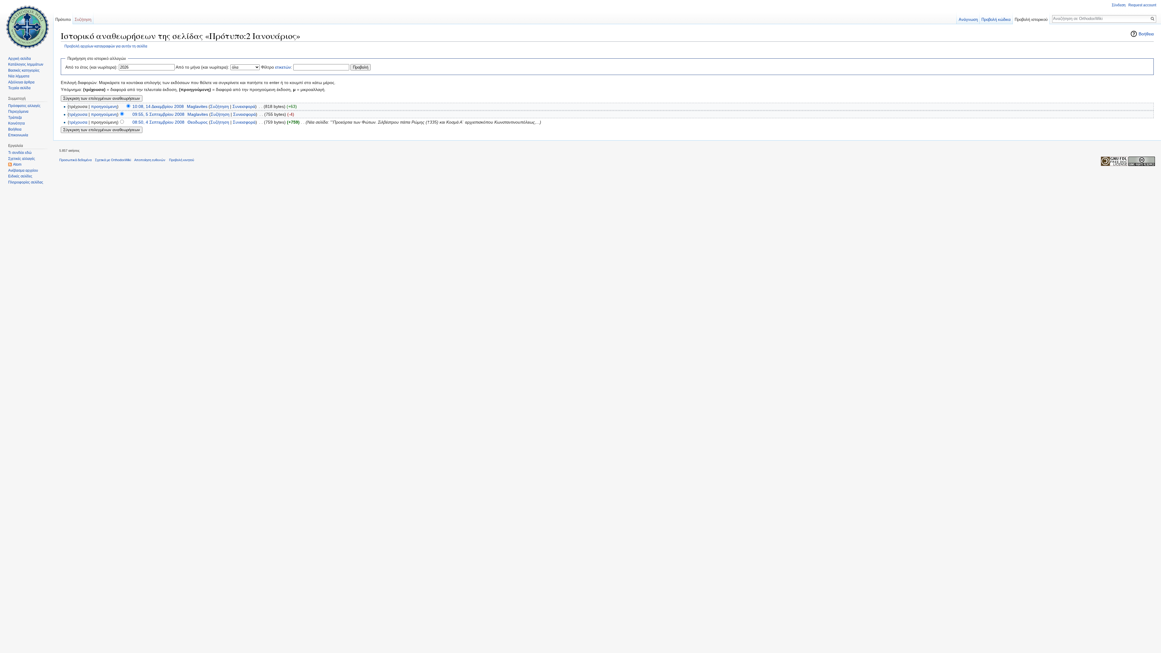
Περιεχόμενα (18, 111)
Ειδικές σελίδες (20, 176)
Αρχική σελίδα (19, 59)
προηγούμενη (104, 106)
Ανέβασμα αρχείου (23, 170)
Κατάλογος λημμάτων (25, 64)
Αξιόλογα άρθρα (21, 82)
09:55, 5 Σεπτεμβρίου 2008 (158, 114)
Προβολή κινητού (181, 160)
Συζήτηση (219, 106)
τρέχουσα (78, 114)
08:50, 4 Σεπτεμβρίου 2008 (158, 122)
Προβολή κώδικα (996, 19)
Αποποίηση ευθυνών (149, 160)
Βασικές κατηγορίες (24, 70)
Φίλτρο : (276, 67)
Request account (1142, 5)
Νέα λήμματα (18, 76)
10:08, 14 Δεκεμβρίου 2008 (158, 106)
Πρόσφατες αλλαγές (24, 106)
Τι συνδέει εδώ (19, 153)
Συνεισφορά (244, 106)
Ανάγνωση (968, 19)
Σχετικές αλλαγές (21, 159)
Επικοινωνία (18, 135)
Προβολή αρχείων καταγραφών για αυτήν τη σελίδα (105, 46)
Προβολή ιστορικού (1031, 19)
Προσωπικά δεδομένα (75, 160)
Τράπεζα (15, 117)
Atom (17, 164)
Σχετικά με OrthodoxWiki (113, 160)
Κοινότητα (16, 123)
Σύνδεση (1119, 5)
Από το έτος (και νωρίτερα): (91, 67)
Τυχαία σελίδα (19, 88)
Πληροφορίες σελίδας (25, 182)
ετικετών (283, 67)
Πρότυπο (63, 19)
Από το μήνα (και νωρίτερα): (202, 67)
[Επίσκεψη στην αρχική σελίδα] (26, 24)
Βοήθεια (1146, 33)
